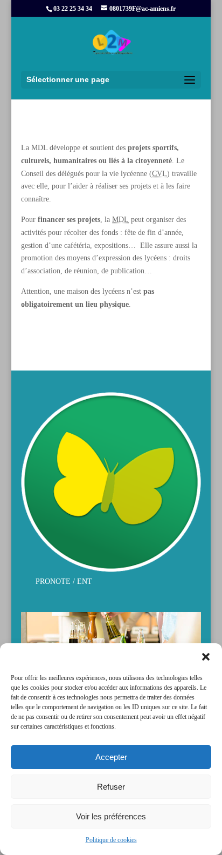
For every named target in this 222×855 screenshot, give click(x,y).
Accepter (111, 757)
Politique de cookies (111, 840)
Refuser (111, 786)
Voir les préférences (111, 816)
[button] (205, 656)
